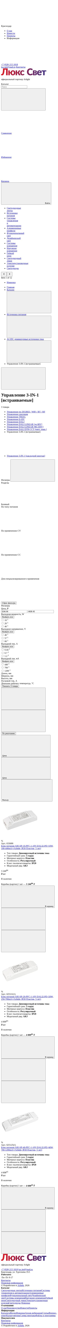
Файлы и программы (45, 1315)
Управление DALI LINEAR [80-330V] (25, 427)
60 (6, 641)
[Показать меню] (29, 302)
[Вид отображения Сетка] (23, 699)
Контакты (20, 67)
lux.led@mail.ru (25, 1269)
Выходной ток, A (9, 644)
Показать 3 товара (10, 686)
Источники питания (12, 214)
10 (6, 620)
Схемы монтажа (27, 1315)
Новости (11, 33)
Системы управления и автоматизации (25, 1291)
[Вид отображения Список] (23, 721)
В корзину (48, 906)
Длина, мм (6, 673)
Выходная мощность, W (12, 614)
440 (7, 664)
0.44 (7, 650)
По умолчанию (8, 733)
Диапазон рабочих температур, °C (17, 683)
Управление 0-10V (16, 419)
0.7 (7, 653)
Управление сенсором (17, 414)
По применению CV (11, 531)
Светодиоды (13, 268)
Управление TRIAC (16, 417)
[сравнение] (23, 919)
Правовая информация (12, 1283)
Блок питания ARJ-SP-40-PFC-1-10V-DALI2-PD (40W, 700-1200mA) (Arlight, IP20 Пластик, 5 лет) (27, 1148)
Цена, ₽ (4, 608)
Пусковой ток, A (9, 681)
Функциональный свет (21, 1295)
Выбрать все (7, 617)
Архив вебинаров (33, 1313)
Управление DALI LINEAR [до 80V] (24, 424)
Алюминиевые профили (14, 229)
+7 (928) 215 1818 (9, 1269)
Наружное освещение (12, 249)
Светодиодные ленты (11, 1290)
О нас (9, 31)
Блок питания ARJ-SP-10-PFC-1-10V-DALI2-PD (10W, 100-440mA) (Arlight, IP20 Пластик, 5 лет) (27, 847)
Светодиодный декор (16, 1300)
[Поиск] (23, 99)
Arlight (20, 1285)
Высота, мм (6, 678)
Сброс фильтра (8, 603)
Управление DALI (15, 422)
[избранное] (23, 941)
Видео (13, 1313)
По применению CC (11, 555)
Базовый (5, 504)
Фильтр (5, 800)
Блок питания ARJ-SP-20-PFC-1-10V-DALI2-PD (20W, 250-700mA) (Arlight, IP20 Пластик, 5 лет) (27, 997)
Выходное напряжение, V (13, 629)
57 (6, 638)
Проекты (11, 36)
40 (6, 626)
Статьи (45, 1313)
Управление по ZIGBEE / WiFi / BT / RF (26, 412)
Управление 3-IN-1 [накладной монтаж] (26, 456)
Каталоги (5, 1313)
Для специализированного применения (20, 579)
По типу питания (9, 507)
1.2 (7, 656)
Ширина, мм (7, 676)
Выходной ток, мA (10, 658)
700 (7, 667)
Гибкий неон (10, 254)
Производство (13, 1308)
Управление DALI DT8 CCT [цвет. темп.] (27, 429)
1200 (8, 671)
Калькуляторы (13, 1315)
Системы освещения (12, 244)
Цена (4, 756)
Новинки (11, 282)
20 (6, 623)
